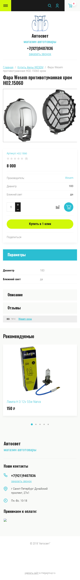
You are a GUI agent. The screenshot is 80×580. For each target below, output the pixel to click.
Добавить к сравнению (57, 207)
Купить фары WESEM (30, 67)
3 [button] (40, 424)
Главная (8, 67)
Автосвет (40, 35)
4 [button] (44, 424)
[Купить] (68, 207)
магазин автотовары (40, 41)
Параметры (17, 254)
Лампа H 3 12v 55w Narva (24, 402)
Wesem (69, 178)
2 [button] (35, 424)
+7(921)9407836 (40, 48)
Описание (15, 294)
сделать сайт (32, 572)
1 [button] (31, 424)
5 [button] (48, 424)
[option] (40, 380)
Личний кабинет (57, 5)
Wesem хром (25, 318)
